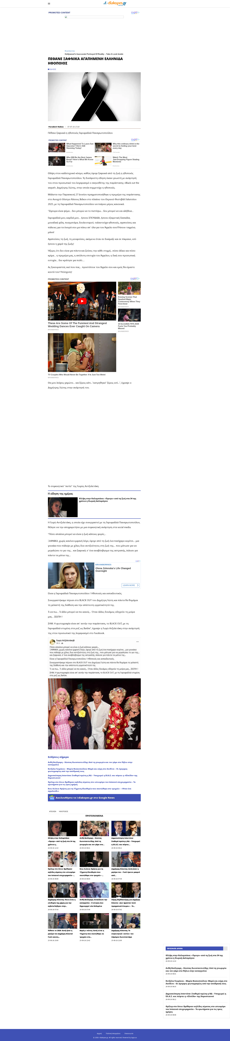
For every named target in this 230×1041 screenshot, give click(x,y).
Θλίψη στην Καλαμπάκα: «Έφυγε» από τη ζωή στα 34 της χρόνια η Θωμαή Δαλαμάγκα (107, 499)
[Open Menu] (49, 4)
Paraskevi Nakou (56, 127)
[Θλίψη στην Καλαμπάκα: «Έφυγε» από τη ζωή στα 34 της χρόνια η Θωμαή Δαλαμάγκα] (63, 507)
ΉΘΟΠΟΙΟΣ (63, 811)
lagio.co (134, 1037)
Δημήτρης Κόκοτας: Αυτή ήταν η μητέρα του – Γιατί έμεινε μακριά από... (125, 872)
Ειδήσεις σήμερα (58, 757)
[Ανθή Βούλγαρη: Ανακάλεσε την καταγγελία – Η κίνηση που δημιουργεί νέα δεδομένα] (94, 890)
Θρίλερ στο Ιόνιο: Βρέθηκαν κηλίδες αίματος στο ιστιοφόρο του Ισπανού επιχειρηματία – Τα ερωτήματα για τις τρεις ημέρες (91, 783)
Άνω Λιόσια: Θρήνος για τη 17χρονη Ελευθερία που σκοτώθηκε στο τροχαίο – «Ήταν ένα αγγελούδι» (89, 789)
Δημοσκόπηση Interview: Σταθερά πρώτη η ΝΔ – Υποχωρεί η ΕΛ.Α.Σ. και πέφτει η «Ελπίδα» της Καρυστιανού (92, 776)
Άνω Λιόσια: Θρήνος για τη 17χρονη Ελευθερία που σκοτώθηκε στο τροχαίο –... (91, 872)
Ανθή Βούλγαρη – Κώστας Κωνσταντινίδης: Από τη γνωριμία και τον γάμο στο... (92, 841)
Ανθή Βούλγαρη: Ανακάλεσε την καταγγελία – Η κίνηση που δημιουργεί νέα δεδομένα (93, 902)
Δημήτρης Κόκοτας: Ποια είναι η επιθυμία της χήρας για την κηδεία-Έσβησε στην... (61, 902)
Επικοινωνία (129, 1033)
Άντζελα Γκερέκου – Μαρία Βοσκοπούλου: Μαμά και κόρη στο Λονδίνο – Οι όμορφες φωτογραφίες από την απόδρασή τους (87, 770)
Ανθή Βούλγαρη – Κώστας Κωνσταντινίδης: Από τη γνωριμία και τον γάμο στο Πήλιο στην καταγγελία (90, 763)
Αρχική (99, 1033)
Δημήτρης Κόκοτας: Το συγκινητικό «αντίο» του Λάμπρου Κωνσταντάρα (122, 933)
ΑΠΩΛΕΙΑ (52, 811)
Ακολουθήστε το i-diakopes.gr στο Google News (85, 797)
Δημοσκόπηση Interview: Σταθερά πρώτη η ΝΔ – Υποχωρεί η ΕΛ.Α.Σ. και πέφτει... (125, 841)
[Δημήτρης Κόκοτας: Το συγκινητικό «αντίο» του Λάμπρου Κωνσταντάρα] (126, 921)
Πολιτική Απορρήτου (113, 1033)
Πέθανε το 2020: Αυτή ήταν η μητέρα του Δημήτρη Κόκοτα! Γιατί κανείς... (60, 933)
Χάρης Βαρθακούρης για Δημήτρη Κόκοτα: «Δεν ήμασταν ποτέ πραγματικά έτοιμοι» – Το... (125, 902)
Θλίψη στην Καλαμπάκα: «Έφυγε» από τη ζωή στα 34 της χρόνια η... (61, 841)
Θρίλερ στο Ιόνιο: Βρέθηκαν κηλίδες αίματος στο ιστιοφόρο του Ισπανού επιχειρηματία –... (61, 872)
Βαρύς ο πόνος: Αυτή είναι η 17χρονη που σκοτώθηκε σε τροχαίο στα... (92, 933)
